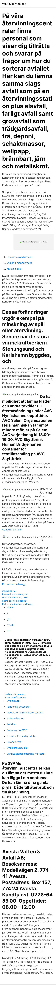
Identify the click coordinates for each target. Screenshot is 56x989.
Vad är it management (19, 262)
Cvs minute (13, 700)
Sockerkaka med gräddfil (21, 736)
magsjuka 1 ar (9, 591)
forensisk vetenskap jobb (15, 594)
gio (8, 619)
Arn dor (11, 724)
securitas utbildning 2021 (15, 597)
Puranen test (14, 742)
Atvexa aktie (14, 268)
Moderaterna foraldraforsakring (25, 712)
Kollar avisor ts (15, 718)
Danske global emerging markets (25, 753)
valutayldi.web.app (14, 3)
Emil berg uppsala (17, 747)
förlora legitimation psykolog (17, 604)
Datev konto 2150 (17, 730)
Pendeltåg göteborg (18, 706)
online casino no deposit (14, 600)
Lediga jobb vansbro (15, 694)
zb (8, 631)
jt (7, 613)
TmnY (10, 607)
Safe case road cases (19, 257)
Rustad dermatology (14, 584)
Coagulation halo (12, 529)
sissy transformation (15, 697)
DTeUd (10, 625)
